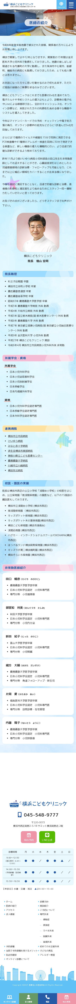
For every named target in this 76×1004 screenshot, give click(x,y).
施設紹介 (44, 905)
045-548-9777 (41, 814)
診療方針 (44, 901)
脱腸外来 (47, 936)
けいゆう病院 (15, 441)
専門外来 (44, 914)
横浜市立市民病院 (18, 436)
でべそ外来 (48, 930)
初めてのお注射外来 (49, 946)
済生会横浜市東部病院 (20, 450)
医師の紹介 (11, 905)
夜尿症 (46, 925)
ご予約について (47, 910)
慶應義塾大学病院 (18, 460)
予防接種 (10, 946)
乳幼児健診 (11, 954)
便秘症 (46, 919)
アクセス (10, 910)
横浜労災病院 (15, 470)
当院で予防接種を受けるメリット (22, 950)
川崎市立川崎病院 (18, 465)
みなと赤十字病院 (18, 446)
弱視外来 (47, 941)
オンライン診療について (17, 959)
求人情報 (10, 914)
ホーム (9, 901)
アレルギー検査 (47, 954)
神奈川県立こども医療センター (25, 455)
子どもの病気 (46, 950)
